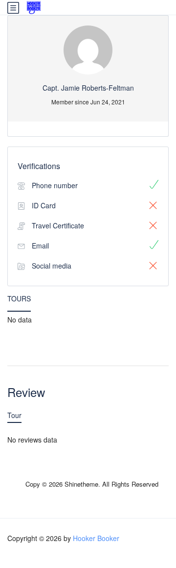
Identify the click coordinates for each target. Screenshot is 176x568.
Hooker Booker (96, 538)
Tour (14, 415)
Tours (19, 298)
